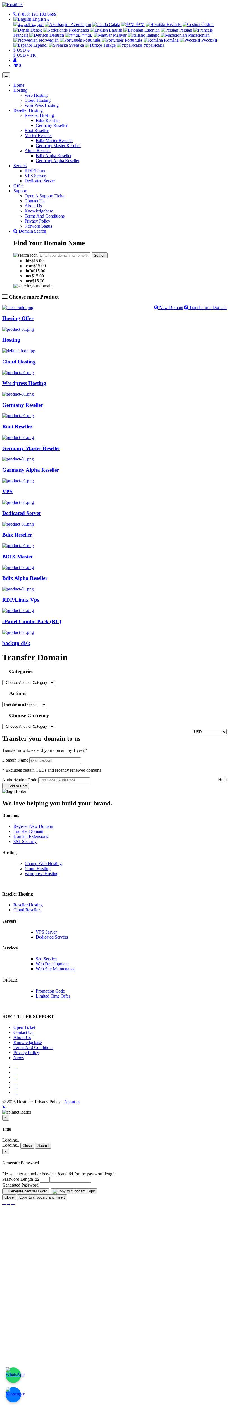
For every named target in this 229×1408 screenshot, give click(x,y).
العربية (37, 24)
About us (72, 1101)
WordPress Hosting (42, 105)
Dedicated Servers (52, 937)
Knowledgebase (39, 211)
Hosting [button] (20, 90)
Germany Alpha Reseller (57, 160)
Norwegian (48, 40)
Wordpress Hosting (41, 873)
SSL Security (25, 841)
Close (27, 1146)
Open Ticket (24, 1027)
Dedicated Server (40, 180)
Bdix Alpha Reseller (53, 155)
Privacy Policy (37, 221)
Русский (208, 40)
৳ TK (31, 55)
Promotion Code (50, 991)
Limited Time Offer (53, 996)
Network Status (38, 226)
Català (114, 24)
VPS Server (35, 175)
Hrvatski (173, 24)
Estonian (151, 30)
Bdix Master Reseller (54, 140)
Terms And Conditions (45, 216)
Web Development (52, 963)
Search (99, 255)
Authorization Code (20, 780)
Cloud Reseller (27, 910)
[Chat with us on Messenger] (13, 1394)
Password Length (17, 1179)
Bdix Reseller (48, 120)
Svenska (76, 45)
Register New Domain (33, 826)
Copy (90, 1191)
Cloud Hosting (38, 100)
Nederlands (78, 30)
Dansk (35, 30)
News (18, 1057)
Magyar (119, 35)
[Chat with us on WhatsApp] (13, 1375)
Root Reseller (37, 130)
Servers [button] (20, 165)
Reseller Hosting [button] (28, 110)
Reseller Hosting (39, 115)
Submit (43, 1146)
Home (18, 85)
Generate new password (27, 1191)
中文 (140, 24)
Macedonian (198, 35)
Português (91, 40)
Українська (153, 45)
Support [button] (20, 190)
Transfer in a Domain (207, 307)
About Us (33, 206)
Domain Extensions (30, 836)
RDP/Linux (35, 170)
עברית (86, 35)
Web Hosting (36, 95)
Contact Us (34, 201)
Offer (18, 185)
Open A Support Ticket (45, 195)
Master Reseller (38, 135)
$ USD (19, 55)
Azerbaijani (80, 24)
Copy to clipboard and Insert (42, 1197)
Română (171, 40)
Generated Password (20, 1185)
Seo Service (46, 958)
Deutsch (56, 35)
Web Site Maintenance (55, 969)
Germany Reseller (52, 125)
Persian (185, 30)
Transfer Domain (28, 831)
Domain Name (15, 760)
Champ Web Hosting (43, 863)
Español (39, 45)
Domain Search (32, 231)
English (115, 30)
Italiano (152, 35)
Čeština (207, 24)
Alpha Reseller (38, 150)
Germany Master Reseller (58, 145)
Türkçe (109, 45)
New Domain (170, 307)
